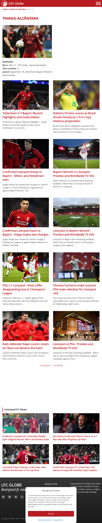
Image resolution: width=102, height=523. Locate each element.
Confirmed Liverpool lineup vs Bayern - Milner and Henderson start (23, 176)
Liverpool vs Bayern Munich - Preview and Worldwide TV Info (73, 232)
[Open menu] (98, 3)
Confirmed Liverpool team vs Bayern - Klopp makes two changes (25, 232)
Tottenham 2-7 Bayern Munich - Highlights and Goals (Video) (23, 115)
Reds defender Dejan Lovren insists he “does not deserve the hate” (25, 346)
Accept (51, 514)
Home (4, 9)
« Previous (45, 365)
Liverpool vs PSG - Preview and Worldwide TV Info (73, 346)
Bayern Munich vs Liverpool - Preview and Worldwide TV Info (73, 174)
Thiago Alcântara (17, 9)
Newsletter (51, 484)
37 (55, 365)
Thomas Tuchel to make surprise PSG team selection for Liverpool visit (74, 289)
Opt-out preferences (45, 520)
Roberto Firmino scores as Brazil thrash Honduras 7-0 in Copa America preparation (74, 117)
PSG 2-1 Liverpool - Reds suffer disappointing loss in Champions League (23, 289)
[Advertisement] (51, 387)
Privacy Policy (58, 520)
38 (58, 365)
